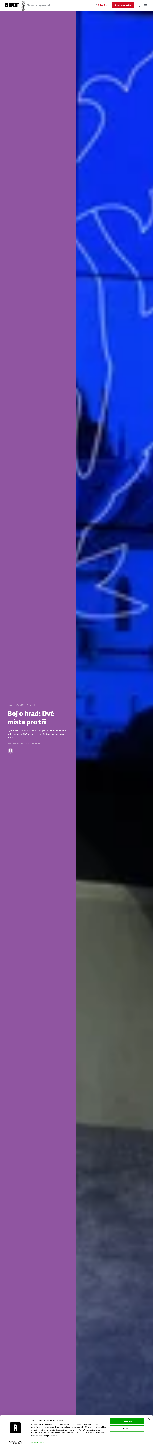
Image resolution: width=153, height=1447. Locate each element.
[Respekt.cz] (12, 5)
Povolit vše (127, 1421)
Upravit (126, 1428)
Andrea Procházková (33, 743)
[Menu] (145, 5)
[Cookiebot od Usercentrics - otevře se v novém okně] (15, 1442)
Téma (10, 705)
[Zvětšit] (114, 729)
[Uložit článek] (10, 751)
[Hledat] (138, 5)
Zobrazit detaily (37, 1442)
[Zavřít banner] (149, 1419)
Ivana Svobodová (15, 743)
